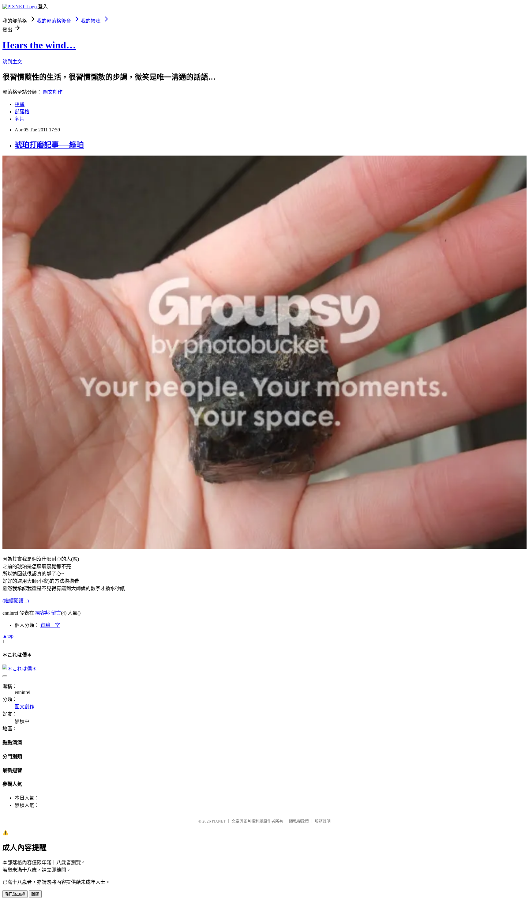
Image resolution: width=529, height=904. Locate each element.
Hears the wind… (39, 45)
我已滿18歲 (15, 894)
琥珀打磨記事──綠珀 (49, 145)
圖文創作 (52, 92)
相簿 (19, 104)
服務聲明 (323, 821)
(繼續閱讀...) (15, 600)
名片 (19, 119)
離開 (35, 894)
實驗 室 (50, 625)
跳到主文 (12, 61)
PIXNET (219, 821)
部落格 (22, 111)
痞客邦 (42, 613)
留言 (56, 613)
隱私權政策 (299, 821)
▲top (7, 635)
